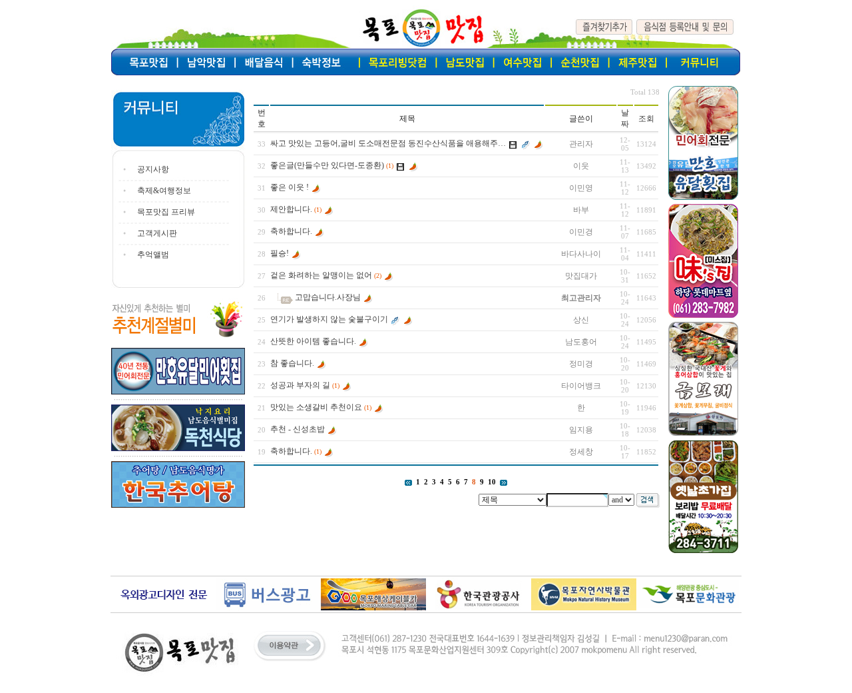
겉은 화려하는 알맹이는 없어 (321, 275)
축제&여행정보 (164, 190)
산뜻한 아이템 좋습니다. (313, 341)
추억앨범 (153, 254)
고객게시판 (157, 233)
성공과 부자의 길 (300, 385)
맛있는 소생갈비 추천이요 (316, 407)
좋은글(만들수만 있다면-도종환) (327, 165)
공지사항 (153, 169)
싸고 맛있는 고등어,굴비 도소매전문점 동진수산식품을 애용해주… (388, 143)
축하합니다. (291, 231)
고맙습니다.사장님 (328, 297)
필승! (279, 253)
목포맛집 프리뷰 (166, 212)
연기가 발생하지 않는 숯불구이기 (329, 319)
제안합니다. (291, 209)
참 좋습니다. (292, 363)
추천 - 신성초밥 (297, 429)
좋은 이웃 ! (289, 187)
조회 (646, 118)
